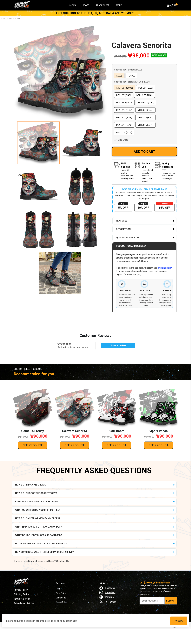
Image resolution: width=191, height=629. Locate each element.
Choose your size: (132, 81)
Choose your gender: (128, 69)
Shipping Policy (21, 594)
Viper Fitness (158, 431)
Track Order (61, 602)
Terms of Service (22, 598)
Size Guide (61, 593)
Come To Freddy (32, 431)
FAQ (58, 588)
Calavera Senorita (141, 45)
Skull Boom (116, 431)
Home (3, 19)
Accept (179, 620)
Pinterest (109, 597)
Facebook (110, 588)
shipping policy (165, 268)
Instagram (110, 592)
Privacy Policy (21, 590)
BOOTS (86, 5)
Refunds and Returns (24, 603)
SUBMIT (171, 600)
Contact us (61, 597)
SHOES (72, 5)
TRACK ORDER (102, 5)
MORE (119, 5)
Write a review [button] (118, 345)
